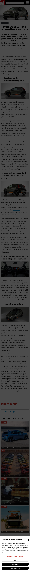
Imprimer (21, 556)
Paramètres (15, 560)
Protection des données (12, 556)
